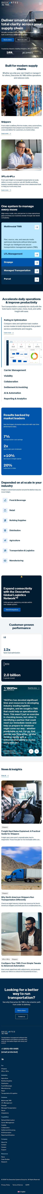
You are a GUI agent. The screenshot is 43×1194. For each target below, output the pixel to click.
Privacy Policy (5, 1185)
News (3, 1157)
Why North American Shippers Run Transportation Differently (17, 898)
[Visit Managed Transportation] (21, 271)
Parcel (3, 1110)
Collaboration (5, 1128)
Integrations (5, 1113)
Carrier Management (7, 1123)
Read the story (32, 688)
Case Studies (5, 1159)
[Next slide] (36, 751)
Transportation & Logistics (9, 1093)
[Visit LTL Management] (21, 254)
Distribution (4, 1083)
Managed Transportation (8, 1108)
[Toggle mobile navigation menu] (40, 3)
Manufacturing (5, 1088)
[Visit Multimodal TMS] (21, 236)
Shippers (5, 827)
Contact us (21, 1016)
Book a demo (8, 40)
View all (3, 775)
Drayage (4, 1105)
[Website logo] (10, 3)
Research (4, 1162)
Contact (3, 1145)
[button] (23, 320)
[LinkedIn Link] (2, 1059)
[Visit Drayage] (21, 263)
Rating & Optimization (8, 1120)
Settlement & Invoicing (8, 1130)
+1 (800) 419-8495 (9, 1049)
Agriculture (4, 1078)
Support (3, 1150)
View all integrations (12, 610)
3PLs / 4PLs (6, 959)
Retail (3, 1091)
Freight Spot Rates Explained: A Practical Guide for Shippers (20, 832)
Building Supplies (6, 1081)
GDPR (27, 1185)
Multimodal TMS (6, 1100)
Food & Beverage (6, 1086)
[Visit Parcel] (21, 279)
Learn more (4, 133)
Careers (3, 1147)
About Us (4, 1142)
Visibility (3, 1125)
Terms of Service (18, 1185)
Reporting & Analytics (7, 1135)
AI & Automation (6, 1132)
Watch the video (22, 40)
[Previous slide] (31, 751)
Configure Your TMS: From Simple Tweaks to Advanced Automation (21, 964)
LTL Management (6, 1103)
